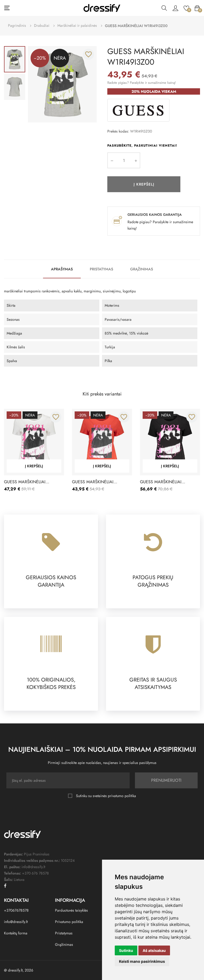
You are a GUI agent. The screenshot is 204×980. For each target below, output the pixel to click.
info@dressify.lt (16, 921)
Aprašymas (62, 269)
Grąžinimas (141, 269)
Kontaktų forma (15, 933)
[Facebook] (5, 886)
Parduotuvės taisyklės (71, 910)
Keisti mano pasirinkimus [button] (142, 961)
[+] (136, 160)
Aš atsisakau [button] (154, 950)
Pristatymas (101, 269)
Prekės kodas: (118, 131)
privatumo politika (122, 795)
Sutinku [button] (126, 950)
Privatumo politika (69, 921)
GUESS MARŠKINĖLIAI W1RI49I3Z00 (24, 482)
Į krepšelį (144, 184)
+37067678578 (16, 910)
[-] (112, 160)
